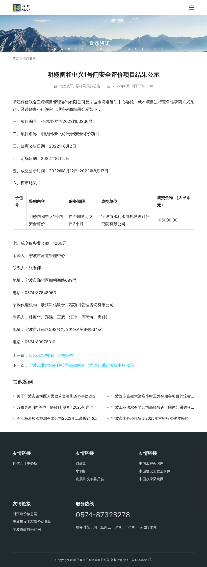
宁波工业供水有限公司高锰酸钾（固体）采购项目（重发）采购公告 (152, 407)
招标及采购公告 (88, 86)
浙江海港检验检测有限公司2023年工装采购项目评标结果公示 (58, 418)
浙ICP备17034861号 (137, 560)
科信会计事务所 (25, 463)
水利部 (81, 471)
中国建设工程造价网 (155, 471)
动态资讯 (67, 86)
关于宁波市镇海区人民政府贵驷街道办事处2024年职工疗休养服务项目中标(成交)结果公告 (58, 396)
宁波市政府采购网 (27, 529)
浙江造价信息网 (25, 514)
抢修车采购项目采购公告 (51, 355)
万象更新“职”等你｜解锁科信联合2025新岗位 (55, 407)
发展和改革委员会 (90, 479)
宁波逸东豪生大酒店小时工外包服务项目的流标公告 (152, 396)
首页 (16, 58)
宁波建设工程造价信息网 (32, 521)
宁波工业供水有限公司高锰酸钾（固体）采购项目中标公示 (81, 365)
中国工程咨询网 (151, 463)
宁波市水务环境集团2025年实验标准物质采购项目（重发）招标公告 (152, 418)
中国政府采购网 (151, 479)
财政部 (81, 463)
